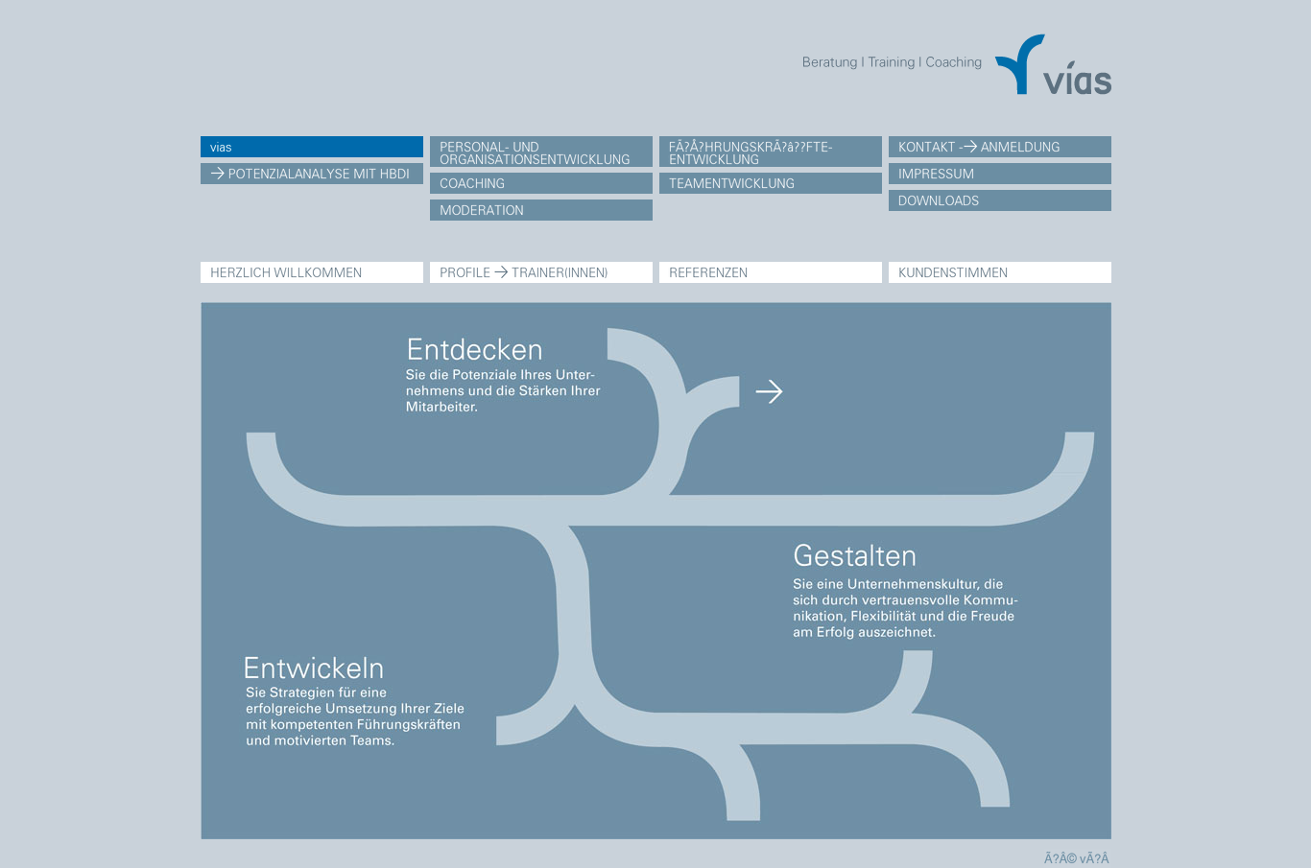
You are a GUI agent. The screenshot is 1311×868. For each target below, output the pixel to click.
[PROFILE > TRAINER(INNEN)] (541, 272)
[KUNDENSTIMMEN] (1000, 272)
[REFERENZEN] (770, 272)
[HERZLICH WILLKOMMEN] (312, 272)
